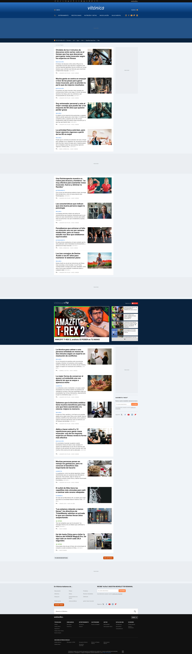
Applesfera (57, 628)
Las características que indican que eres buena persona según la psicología (70, 206)
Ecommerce (59, 495)
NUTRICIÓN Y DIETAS (90, 15)
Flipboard (134, 15)
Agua (78, 40)
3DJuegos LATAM (71, 642)
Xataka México (57, 642)
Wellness (58, 113)
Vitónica (96, 8)
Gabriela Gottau (64, 370)
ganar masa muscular (88, 601)
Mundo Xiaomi (57, 632)
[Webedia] (58, 617)
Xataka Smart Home (59, 630)
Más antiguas (108, 557)
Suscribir (134, 404)
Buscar (135, 611)
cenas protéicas (73, 601)
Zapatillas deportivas (90, 40)
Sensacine (81, 624)
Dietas (70, 593)
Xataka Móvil (57, 626)
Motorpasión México (107, 643)
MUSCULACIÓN (104, 15)
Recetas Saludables (88, 593)
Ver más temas (59, 604)
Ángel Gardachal (64, 149)
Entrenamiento (60, 190)
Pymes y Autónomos (131, 627)
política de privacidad (117, 593)
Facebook (129, 15)
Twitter (121, 414)
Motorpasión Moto (108, 626)
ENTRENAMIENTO (63, 15)
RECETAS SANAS (76, 15)
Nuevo (133, 10)
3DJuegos (69, 624)
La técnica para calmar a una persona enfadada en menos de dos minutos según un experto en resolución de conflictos (70, 352)
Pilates (70, 591)
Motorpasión (107, 624)
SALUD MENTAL (116, 15)
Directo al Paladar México (95, 643)
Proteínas (85, 591)
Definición (85, 596)
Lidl (74, 40)
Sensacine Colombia (81, 645)
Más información (107, 652)
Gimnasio (69, 40)
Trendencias (119, 624)
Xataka (60, 521)
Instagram (126, 15)
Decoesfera (118, 626)
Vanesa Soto (63, 503)
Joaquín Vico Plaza (64, 73)
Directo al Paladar (95, 624)
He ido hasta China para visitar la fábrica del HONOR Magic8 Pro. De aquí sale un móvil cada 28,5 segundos (71, 537)
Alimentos (59, 386)
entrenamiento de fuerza (73, 597)
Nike (99, 40)
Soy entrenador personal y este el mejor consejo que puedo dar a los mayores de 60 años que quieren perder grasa (71, 106)
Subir (133, 617)
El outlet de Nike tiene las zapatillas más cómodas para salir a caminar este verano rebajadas (71, 490)
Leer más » (72, 70)
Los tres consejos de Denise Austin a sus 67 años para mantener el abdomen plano (68, 255)
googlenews (137, 15)
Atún (82, 40)
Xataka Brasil (57, 644)
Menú (58, 10)
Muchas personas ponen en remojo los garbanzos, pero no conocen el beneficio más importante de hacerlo (69, 464)
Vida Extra (69, 626)
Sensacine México (83, 642)
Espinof (81, 626)
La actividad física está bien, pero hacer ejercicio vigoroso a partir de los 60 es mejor (70, 132)
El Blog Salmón (131, 624)
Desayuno (56, 596)
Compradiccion (119, 628)
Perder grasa (57, 601)
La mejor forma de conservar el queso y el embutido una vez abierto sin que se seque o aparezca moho (69, 379)
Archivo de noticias (62, 557)
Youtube (131, 15)
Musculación (60, 61)
